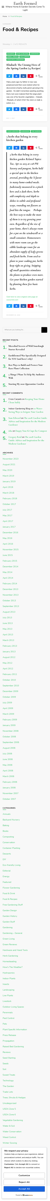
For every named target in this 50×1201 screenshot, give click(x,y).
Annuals (6, 814)
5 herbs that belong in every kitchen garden (22, 138)
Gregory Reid (15, 437)
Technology (8, 1080)
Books (5, 831)
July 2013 (7, 617)
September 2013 (11, 606)
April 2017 (8, 521)
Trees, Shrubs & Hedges (14, 1097)
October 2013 (9, 600)
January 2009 (9, 725)
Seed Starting (9, 1057)
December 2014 (10, 566)
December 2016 (10, 532)
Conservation (9, 842)
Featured (7, 882)
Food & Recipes (22, 54)
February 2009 (10, 719)
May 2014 (7, 572)
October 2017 (9, 504)
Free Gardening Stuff (13, 904)
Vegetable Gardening (15, 59)
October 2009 (9, 697)
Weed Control (9, 1137)
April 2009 (8, 708)
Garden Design (10, 910)
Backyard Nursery (11, 819)
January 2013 (9, 651)
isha (10, 431)
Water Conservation (12, 1131)
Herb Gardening (10, 955)
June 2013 (8, 623)
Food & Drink (9, 893)
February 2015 (10, 560)
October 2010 (9, 680)
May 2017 (7, 515)
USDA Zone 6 (9, 1114)
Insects (6, 984)
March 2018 (8, 492)
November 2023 (10, 458)
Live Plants (8, 995)
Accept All (24, 1188)
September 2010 (11, 685)
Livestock (7, 1001)
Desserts (11, 54)
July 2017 (7, 509)
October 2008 (9, 736)
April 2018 (8, 487)
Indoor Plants (9, 978)
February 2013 (10, 646)
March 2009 (8, 714)
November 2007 (10, 793)
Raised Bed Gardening (13, 1046)
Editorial (7, 870)
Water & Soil (9, 1126)
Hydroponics (9, 972)
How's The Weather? (13, 967)
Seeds (5, 1063)
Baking (6, 825)
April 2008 (8, 770)
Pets (5, 1023)
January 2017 (9, 526)
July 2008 (7, 753)
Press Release (9, 1035)
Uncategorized (9, 1103)
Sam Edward (14, 418)
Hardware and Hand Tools (15, 950)
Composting (8, 836)
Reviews (7, 1052)
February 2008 (10, 782)
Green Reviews (10, 944)
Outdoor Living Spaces (13, 1006)
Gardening (35, 54)
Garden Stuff (9, 921)
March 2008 (8, 776)
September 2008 (11, 742)
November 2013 (10, 594)
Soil (4, 1069)
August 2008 (9, 748)
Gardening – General (12, 933)
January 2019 (9, 481)
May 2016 (7, 538)
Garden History (10, 916)
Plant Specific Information (15, 1029)
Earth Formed (25, 3)
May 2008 (7, 765)
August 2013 (9, 612)
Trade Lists (8, 1091)
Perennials (8, 1012)
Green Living (9, 938)
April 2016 (8, 543)
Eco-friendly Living (11, 865)
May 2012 (7, 663)
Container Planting (11, 848)
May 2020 (7, 470)
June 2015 (8, 555)
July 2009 (7, 702)
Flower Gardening (11, 887)
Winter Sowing (10, 1143)
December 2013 (10, 589)
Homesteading (10, 961)
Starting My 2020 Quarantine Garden (26, 384)
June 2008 (8, 759)
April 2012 (8, 668)
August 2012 (9, 657)
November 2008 (10, 731)
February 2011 (10, 674)
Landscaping (8, 989)
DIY (4, 859)
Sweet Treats (12, 57)
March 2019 (8, 475)
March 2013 (8, 640)
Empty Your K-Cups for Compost (31, 431)
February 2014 (10, 583)
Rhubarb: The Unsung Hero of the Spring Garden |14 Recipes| (23, 66)
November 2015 (10, 549)
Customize (24, 1175)
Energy (6, 876)
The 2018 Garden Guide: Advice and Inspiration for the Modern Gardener (27, 421)
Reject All (24, 1182)
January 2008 (9, 787)
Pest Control (8, 1018)
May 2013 (7, 629)
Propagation (8, 1040)
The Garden (24, 57)
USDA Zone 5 (9, 1109)
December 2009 (10, 691)
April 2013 (8, 634)
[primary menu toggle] (3, 7)
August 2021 (9, 464)
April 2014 (8, 577)
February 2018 (10, 498)
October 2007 (9, 799)
